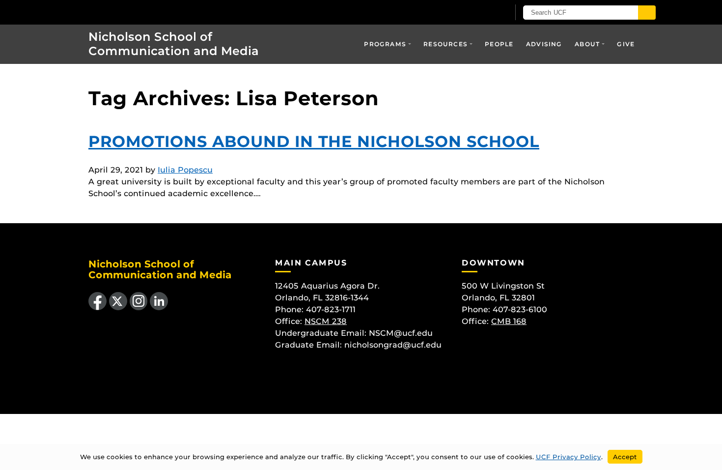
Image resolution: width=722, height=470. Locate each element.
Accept (625, 457)
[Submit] (647, 12)
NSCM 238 (326, 321)
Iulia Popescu (185, 170)
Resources (445, 44)
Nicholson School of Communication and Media (173, 43)
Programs (385, 44)
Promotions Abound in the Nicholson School (313, 141)
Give (626, 44)
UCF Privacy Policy (568, 457)
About (587, 44)
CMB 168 (509, 321)
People (499, 44)
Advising (544, 44)
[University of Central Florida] (145, 12)
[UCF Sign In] (477, 12)
